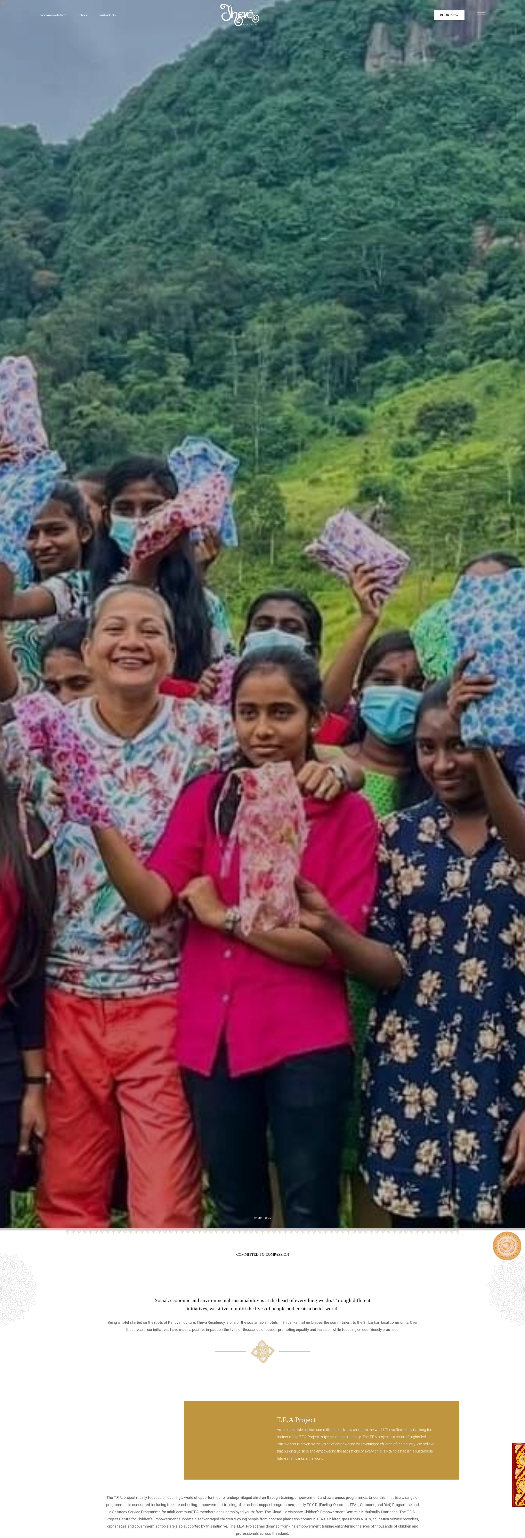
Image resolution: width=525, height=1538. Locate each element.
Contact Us (106, 15)
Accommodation (52, 15)
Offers (82, 15)
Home (258, 1218)
